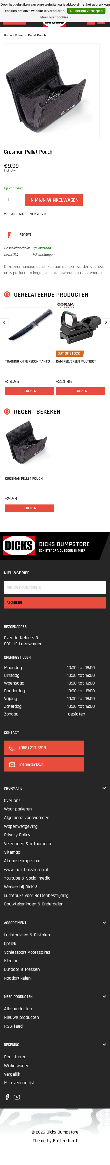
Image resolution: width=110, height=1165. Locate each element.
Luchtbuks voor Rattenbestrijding (36, 895)
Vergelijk (12, 1074)
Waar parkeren (18, 809)
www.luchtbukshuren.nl (26, 869)
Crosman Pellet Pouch (30, 35)
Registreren (15, 1057)
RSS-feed (13, 1026)
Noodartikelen (17, 978)
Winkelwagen (16, 1066)
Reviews (18, 235)
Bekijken (29, 391)
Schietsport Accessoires (27, 952)
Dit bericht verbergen (86, 11)
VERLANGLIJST (15, 214)
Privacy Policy (17, 835)
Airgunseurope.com (22, 861)
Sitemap (12, 852)
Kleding (11, 961)
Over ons (12, 800)
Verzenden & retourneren (28, 844)
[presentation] (4, 323)
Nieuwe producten (21, 1017)
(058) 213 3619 (32, 748)
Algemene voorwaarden (26, 817)
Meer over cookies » (55, 17)
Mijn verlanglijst (19, 1083)
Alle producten (18, 1009)
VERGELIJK (38, 214)
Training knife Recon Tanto (27, 361)
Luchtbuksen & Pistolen (27, 935)
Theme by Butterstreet (55, 1141)
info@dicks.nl (31, 764)
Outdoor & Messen (22, 969)
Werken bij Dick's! (20, 887)
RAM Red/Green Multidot (76, 361)
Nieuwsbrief (16, 573)
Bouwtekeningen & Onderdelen (34, 904)
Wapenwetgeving (21, 826)
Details (9, 235)
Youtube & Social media (27, 878)
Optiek (10, 943)
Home (8, 35)
